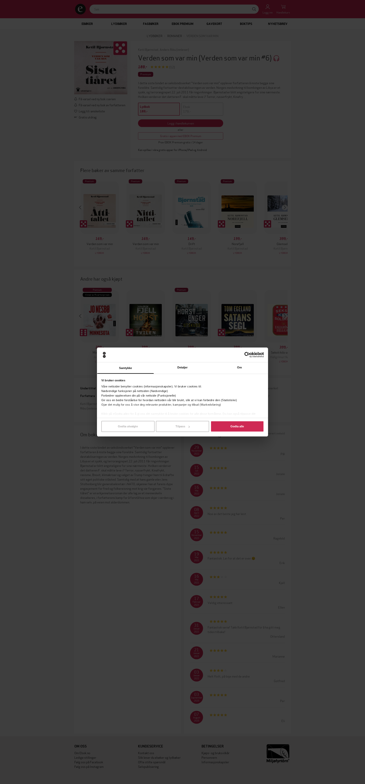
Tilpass (180, 426)
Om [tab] (239, 367)
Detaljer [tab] (182, 367)
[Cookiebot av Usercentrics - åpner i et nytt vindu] (247, 355)
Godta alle (237, 426)
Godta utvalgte (128, 426)
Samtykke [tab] (125, 368)
